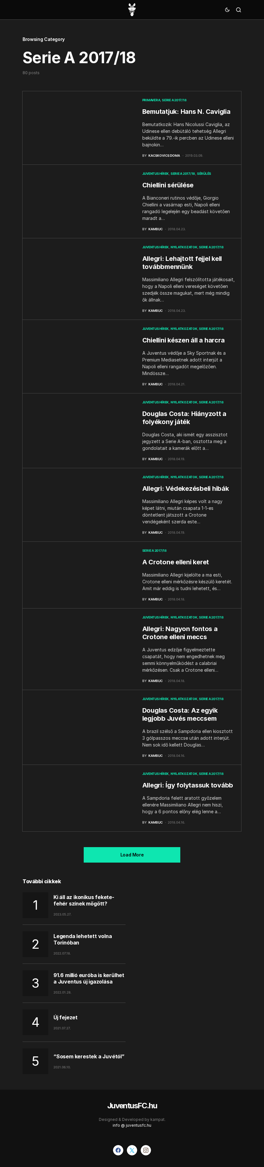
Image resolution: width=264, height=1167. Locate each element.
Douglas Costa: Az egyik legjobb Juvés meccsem (180, 714)
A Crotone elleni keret (175, 562)
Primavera (151, 100)
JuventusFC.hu (132, 1105)
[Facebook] (118, 1150)
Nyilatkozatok (184, 247)
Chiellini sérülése (168, 185)
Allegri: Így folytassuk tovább (187, 785)
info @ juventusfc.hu (132, 1125)
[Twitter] (132, 1150)
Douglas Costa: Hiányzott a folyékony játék (184, 418)
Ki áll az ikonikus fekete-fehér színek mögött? (83, 900)
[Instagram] (146, 1150)
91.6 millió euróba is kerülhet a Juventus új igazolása (88, 978)
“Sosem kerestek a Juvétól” (89, 1056)
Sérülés (204, 173)
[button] (227, 10)
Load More (132, 854)
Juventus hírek (155, 173)
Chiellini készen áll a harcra (183, 340)
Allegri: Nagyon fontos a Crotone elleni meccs (180, 633)
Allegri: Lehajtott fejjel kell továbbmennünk (182, 263)
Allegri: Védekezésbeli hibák (185, 488)
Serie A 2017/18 (174, 100)
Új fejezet (65, 1017)
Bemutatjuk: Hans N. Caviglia (186, 111)
